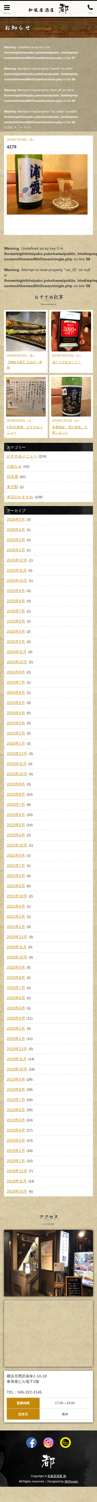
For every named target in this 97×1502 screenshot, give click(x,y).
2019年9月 (16, 1079)
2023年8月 (16, 794)
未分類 (12, 487)
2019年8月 (16, 1089)
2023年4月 (16, 835)
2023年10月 (17, 774)
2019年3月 (16, 1140)
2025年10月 (17, 580)
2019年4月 (16, 1130)
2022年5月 (16, 886)
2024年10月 (17, 662)
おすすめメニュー (22, 456)
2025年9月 (16, 591)
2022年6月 (16, 876)
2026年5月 (16, 519)
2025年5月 (16, 621)
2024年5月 (16, 703)
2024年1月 (16, 743)
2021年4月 (16, 906)
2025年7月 (16, 611)
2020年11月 (17, 947)
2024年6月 (16, 692)
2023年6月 (16, 814)
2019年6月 (16, 1110)
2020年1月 (16, 1038)
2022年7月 (16, 865)
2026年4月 (16, 529)
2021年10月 (17, 896)
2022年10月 (17, 845)
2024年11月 (17, 652)
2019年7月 (16, 1100)
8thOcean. (71, 1481)
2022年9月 (16, 855)
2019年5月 (16, 1120)
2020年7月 (16, 988)
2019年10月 (17, 1069)
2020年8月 (16, 977)
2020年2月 (16, 1028)
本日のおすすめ (20, 497)
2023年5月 (16, 825)
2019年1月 (16, 1161)
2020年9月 (16, 967)
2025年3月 (16, 641)
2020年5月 (16, 1008)
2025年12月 (17, 560)
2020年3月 (16, 1018)
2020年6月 (16, 998)
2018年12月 (17, 1171)
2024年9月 (16, 672)
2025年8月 (16, 601)
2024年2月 (16, 733)
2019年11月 (17, 1059)
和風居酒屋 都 (56, 1476)
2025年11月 (17, 570)
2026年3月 (16, 540)
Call (90, 13)
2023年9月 (16, 784)
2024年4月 (16, 713)
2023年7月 (16, 804)
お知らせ (14, 466)
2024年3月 (16, 723)
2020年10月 (17, 957)
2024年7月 (16, 682)
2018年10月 (17, 1191)
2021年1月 (16, 926)
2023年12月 (17, 753)
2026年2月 (16, 550)
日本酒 (12, 476)
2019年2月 (16, 1150)
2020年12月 (17, 937)
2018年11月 (17, 1181)
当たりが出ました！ (66, 362)
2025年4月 (16, 631)
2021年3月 (16, 916)
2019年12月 (17, 1049)
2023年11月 (17, 764)
